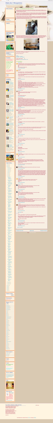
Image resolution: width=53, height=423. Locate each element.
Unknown (19, 62)
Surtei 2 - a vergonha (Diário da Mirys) (9, 244)
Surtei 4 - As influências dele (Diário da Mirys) (10, 228)
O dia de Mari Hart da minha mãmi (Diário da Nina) (10, 197)
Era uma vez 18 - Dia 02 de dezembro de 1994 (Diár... (10, 272)
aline (18, 69)
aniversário (7, 308)
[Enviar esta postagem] (24, 58)
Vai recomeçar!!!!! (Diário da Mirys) (10, 233)
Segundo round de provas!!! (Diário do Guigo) (9, 239)
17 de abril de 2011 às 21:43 (21, 202)
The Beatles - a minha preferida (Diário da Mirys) (10, 215)
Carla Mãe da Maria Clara (21, 197)
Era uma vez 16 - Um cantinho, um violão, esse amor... (10, 277)
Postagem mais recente (19, 230)
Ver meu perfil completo (9, 400)
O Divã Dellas (19, 90)
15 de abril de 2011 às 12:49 (21, 134)
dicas (6, 319)
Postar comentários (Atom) (32, 232)
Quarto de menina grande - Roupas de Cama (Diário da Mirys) (11, 103)
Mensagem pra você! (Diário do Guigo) (10, 267)
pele (6, 340)
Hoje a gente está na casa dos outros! (10, 231)
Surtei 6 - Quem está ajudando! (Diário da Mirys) (10, 218)
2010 (7, 285)
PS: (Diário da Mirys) (9, 254)
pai (6, 335)
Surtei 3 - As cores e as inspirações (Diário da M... (10, 236)
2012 (7, 165)
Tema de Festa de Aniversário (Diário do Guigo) (11, 130)
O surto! (17, 55)
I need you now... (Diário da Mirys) (10, 280)
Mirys (25, 59)
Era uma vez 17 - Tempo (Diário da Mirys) (10, 275)
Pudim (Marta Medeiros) (9, 265)
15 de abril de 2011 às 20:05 (21, 164)
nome (7, 331)
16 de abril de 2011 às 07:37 (21, 189)
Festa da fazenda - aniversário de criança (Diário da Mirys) (11, 96)
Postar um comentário (20, 227)
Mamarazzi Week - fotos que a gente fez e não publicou (10, 262)
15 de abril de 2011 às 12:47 (21, 114)
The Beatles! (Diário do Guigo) (9, 225)
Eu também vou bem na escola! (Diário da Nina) (10, 183)
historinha (7, 325)
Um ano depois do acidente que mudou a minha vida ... (10, 257)
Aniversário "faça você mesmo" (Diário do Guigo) (11, 89)
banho (7, 314)
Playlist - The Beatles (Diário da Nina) (10, 223)
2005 (7, 289)
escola (7, 320)
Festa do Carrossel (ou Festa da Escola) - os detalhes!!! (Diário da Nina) (11, 82)
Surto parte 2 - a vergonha (19, 56)
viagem (7, 347)
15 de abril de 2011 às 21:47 (21, 176)
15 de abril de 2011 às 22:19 (21, 182)
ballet (7, 313)
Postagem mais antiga (43, 230)
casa (21, 59)
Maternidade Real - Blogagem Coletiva (10, 260)
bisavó (7, 315)
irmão (7, 326)
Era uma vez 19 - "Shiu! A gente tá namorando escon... (10, 209)
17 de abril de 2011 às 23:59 (21, 210)
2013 (7, 164)
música (7, 329)
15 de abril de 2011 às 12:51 (21, 143)
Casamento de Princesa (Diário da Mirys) (10, 181)
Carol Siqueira (19, 169)
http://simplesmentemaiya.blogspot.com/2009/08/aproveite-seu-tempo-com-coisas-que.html (10, 376)
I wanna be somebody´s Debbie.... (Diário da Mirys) (9, 205)
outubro (9, 169)
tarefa (7, 345)
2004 (7, 290)
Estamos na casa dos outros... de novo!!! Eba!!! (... (10, 212)
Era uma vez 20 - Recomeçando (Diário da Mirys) (10, 202)
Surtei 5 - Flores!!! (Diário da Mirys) (10, 221)
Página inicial (32, 230)
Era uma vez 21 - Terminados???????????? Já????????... (10, 194)
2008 (7, 287)
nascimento (7, 330)
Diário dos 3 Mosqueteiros (14, 3)
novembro (9, 168)
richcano (29, 417)
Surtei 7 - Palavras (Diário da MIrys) (10, 188)
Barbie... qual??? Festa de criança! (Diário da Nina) (11, 110)
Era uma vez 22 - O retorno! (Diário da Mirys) (10, 185)
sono (6, 342)
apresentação (8, 309)
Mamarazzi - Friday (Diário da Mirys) (9, 269)
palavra (7, 336)
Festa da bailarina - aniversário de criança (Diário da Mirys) (11, 138)
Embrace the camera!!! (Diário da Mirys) (9, 249)
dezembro (9, 167)
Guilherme (7, 353)
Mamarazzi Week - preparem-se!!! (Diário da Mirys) (10, 191)
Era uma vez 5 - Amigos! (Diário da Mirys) (11, 117)
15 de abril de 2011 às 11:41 (21, 107)
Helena (7, 354)
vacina (7, 346)
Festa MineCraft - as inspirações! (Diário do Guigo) (11, 124)
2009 (7, 286)
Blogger (35, 417)
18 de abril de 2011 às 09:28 (21, 220)
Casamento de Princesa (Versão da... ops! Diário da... (10, 178)
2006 (7, 288)
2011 (19, 59)
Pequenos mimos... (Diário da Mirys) (10, 241)
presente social (8, 341)
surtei (27, 59)
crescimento (7, 318)
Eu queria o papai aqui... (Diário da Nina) (10, 200)
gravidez (7, 324)
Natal (6, 304)
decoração (23, 59)
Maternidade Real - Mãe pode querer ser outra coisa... (10, 252)
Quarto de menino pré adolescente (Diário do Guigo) (11, 146)
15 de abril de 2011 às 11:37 (21, 96)
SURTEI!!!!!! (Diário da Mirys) (9, 247)
